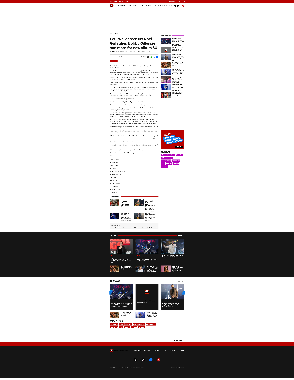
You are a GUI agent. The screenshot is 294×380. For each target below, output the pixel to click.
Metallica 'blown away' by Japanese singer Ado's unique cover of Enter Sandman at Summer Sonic (178, 42)
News (116, 33)
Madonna (169, 163)
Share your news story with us (176, 1)
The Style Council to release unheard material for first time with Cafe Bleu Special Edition (126, 203)
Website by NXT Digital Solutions (177, 367)
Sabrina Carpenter (167, 158)
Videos (168, 5)
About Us (121, 367)
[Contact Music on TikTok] (178, 6)
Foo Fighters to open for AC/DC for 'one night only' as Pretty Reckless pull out (178, 72)
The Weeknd (176, 160)
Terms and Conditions (140, 367)
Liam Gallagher (166, 160)
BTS (163, 163)
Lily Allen (176, 163)
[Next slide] (184, 293)
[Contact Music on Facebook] (180, 6)
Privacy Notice (132, 367)
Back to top (178, 340)
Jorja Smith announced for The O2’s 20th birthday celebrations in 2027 (177, 268)
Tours (154, 5)
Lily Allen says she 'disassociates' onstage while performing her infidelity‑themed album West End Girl (121, 260)
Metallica (164, 166)
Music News (133, 5)
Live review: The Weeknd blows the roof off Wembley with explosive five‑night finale (177, 87)
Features (148, 5)
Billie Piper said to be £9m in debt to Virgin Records (177, 49)
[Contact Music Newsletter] (183, 6)
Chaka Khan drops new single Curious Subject (177, 64)
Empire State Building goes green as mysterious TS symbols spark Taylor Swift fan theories (152, 269)
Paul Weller (113, 61)
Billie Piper (179, 155)
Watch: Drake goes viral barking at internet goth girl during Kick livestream (177, 79)
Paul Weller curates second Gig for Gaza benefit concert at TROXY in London (150, 216)
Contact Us (126, 367)
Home (111, 33)
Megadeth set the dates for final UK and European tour (177, 94)
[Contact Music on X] (175, 6)
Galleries (161, 5)
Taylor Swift (165, 155)
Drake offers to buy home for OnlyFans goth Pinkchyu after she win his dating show (178, 57)
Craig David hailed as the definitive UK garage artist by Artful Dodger (172, 256)
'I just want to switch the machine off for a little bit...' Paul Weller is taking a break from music (126, 216)
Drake (172, 155)
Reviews (140, 5)
